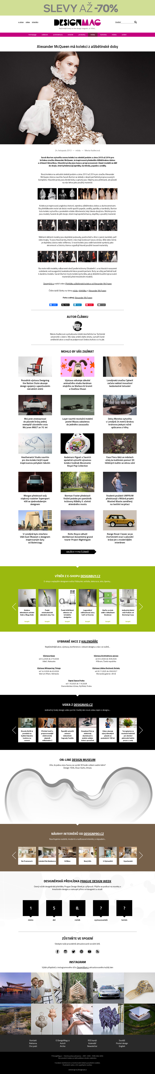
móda (93, 34)
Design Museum (83, 759)
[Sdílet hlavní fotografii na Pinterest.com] (89, 304)
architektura (58, 34)
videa (28, 22)
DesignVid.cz (48, 283)
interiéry (35, 22)
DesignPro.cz (94, 833)
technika (103, 34)
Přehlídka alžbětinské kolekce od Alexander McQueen (88, 283)
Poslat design (122, 1043)
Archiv (62, 1046)
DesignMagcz (83, 967)
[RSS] (97, 951)
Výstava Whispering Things (49, 668)
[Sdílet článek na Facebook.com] (53, 304)
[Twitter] (73, 951)
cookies (97, 1063)
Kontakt (33, 1040)
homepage (32, 34)
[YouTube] (89, 951)
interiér (70, 34)
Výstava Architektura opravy (106, 656)
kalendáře (89, 641)
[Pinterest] (81, 951)
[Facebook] (57, 951)
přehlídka (83, 290)
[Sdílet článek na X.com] (65, 304)
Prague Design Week (95, 881)
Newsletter (92, 1046)
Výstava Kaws (49, 656)
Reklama (33, 1043)
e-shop (21, 22)
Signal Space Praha (76, 680)
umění (124, 34)
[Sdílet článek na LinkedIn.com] (77, 304)
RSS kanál (92, 1040)
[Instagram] (65, 951)
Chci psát (33, 1046)
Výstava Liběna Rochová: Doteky (106, 668)
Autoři (62, 1043)
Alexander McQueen (97, 290)
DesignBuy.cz (90, 576)
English (122, 1046)
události (45, 34)
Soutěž (122, 1040)
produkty (82, 34)
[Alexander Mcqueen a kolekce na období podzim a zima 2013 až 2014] (77, 97)
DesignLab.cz (82, 1069)
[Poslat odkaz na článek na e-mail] (101, 304)
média (114, 34)
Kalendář (92, 1043)
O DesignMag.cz (63, 1040)
